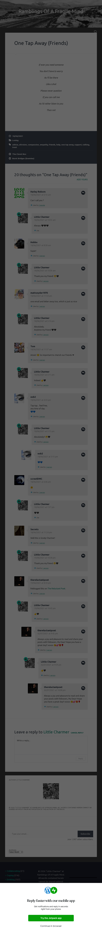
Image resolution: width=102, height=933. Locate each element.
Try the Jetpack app (51, 918)
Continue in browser (51, 926)
